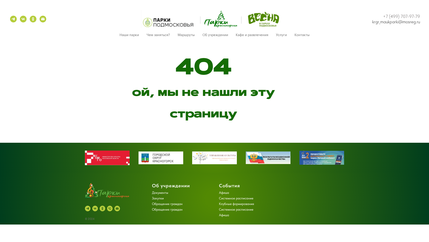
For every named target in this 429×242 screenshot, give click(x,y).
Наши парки (129, 35)
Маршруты (186, 35)
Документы (160, 193)
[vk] (23, 19)
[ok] (33, 19)
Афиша (224, 193)
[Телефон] (110, 208)
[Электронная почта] (43, 19)
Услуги (281, 35)
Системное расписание (236, 198)
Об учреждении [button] (215, 35)
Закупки (158, 198)
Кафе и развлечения (252, 35)
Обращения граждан (167, 204)
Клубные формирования (236, 204)
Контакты (302, 35)
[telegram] (13, 19)
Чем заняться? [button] (158, 35)
